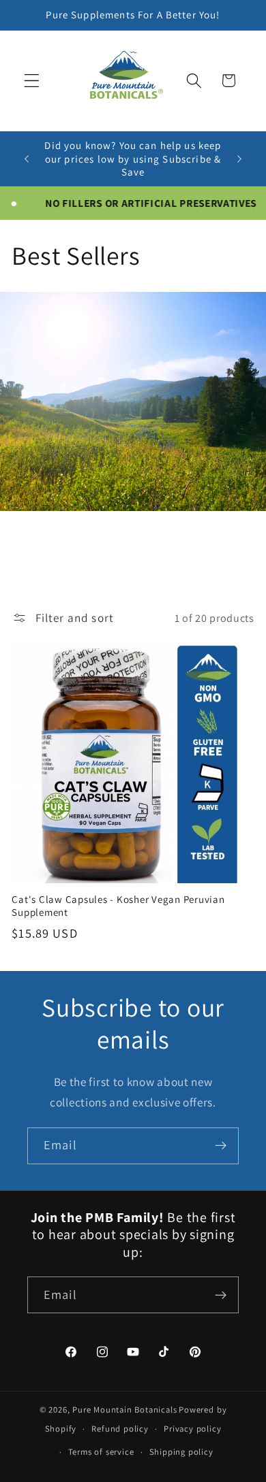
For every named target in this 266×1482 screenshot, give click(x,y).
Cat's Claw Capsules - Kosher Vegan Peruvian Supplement (118, 906)
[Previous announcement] (27, 159)
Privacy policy (192, 1428)
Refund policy (119, 1428)
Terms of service (101, 1452)
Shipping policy (181, 1452)
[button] (31, 80)
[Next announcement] (239, 159)
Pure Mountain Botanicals (124, 1409)
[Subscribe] (220, 1145)
